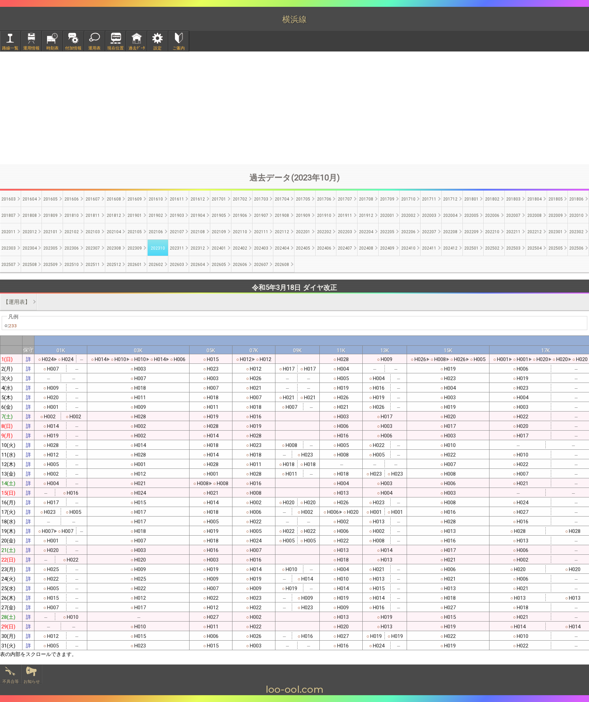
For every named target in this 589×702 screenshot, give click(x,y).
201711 (429, 198)
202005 (471, 215)
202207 (429, 231)
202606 (240, 264)
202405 (303, 248)
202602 (156, 264)
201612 (198, 198)
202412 (450, 248)
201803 (513, 198)
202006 (492, 215)
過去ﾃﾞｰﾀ (137, 47)
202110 (240, 231)
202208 (450, 231)
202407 (345, 248)
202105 (134, 231)
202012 (29, 231)
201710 (408, 198)
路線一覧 (10, 47)
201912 (366, 215)
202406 (324, 248)
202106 (156, 231)
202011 (8, 231)
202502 (492, 248)
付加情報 (73, 47)
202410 (408, 248)
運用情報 (31, 47)
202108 (198, 231)
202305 (50, 248)
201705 (303, 198)
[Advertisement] (294, 107)
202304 (29, 248)
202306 (71, 248)
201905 (219, 215)
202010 (576, 215)
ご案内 (178, 47)
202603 (177, 264)
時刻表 (52, 47)
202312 (198, 248)
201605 (50, 198)
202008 (534, 215)
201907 (261, 215)
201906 (240, 215)
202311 (177, 248)
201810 (71, 215)
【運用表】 (16, 301)
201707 (345, 198)
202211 (513, 231)
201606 (71, 198)
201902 (156, 215)
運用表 (94, 47)
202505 (555, 248)
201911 (345, 215)
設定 (157, 47)
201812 (114, 215)
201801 (471, 198)
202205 (387, 231)
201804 (534, 198)
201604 (29, 198)
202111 (261, 231)
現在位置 (115, 47)
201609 (134, 198)
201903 (177, 215)
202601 (134, 264)
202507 (8, 264)
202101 (50, 231)
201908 (282, 215)
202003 (429, 215)
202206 (408, 231)
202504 (534, 248)
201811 (93, 215)
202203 (345, 231)
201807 (8, 215)
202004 (450, 215)
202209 (471, 231)
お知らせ (32, 681)
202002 (408, 215)
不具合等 (10, 681)
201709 (387, 198)
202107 (177, 231)
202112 (282, 231)
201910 (324, 215)
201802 (492, 198)
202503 (513, 248)
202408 (366, 248)
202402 (240, 248)
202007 (513, 215)
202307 (93, 248)
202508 (29, 264)
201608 (114, 198)
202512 (114, 264)
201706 (324, 198)
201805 (555, 198)
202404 (282, 248)
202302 (576, 231)
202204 (366, 231)
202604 (198, 264)
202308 (114, 248)
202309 (134, 248)
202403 (261, 248)
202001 (387, 215)
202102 (71, 231)
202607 (261, 264)
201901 (134, 215)
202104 (114, 231)
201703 (261, 198)
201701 (219, 198)
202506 (576, 248)
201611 (177, 198)
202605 (219, 264)
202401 (219, 248)
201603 (8, 198)
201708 (366, 198)
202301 (555, 231)
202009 (555, 215)
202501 (471, 248)
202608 (282, 264)
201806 (576, 198)
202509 (50, 264)
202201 (303, 231)
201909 (303, 215)
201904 (198, 215)
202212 (534, 231)
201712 (450, 198)
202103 (93, 231)
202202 (324, 231)
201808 (29, 215)
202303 (8, 248)
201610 (156, 198)
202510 (71, 264)
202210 (492, 231)
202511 (93, 264)
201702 (240, 198)
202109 (219, 231)
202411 (429, 248)
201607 (93, 198)
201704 (282, 198)
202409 (387, 248)
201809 (50, 215)
